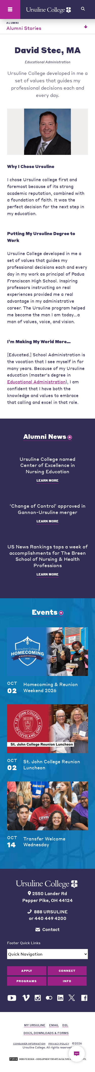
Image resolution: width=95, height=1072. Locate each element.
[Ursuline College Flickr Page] (49, 998)
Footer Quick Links (24, 942)
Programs (26, 981)
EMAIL (54, 1025)
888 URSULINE (51, 911)
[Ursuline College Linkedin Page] (60, 998)
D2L (65, 1025)
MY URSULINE (34, 1025)
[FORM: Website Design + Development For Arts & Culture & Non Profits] (47, 1059)
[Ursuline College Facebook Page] (84, 998)
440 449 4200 (50, 918)
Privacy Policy (58, 1043)
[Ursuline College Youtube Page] (12, 998)
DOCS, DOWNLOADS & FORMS (46, 1033)
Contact (51, 929)
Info (67, 981)
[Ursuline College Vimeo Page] (26, 998)
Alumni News (44, 436)
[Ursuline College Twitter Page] (72, 998)
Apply (26, 971)
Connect (67, 971)
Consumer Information (29, 1043)
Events (45, 611)
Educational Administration (36, 381)
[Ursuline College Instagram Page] (38, 998)
